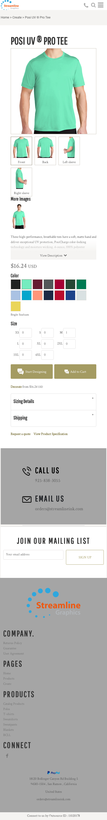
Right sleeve (21, 193)
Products (8, 679)
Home (5, 17)
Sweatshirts (10, 719)
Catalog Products (13, 704)
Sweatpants (10, 725)
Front (21, 162)
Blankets (8, 730)
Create (17, 17)
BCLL (7, 735)
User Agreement (13, 654)
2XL (60, 344)
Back (45, 162)
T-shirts (8, 714)
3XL (16, 355)
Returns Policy (12, 643)
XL (39, 344)
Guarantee (9, 648)
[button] (93, 4)
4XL (38, 355)
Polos (6, 709)
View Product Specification (51, 434)
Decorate (16, 387)
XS (17, 333)
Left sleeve (69, 162)
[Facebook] (7, 755)
